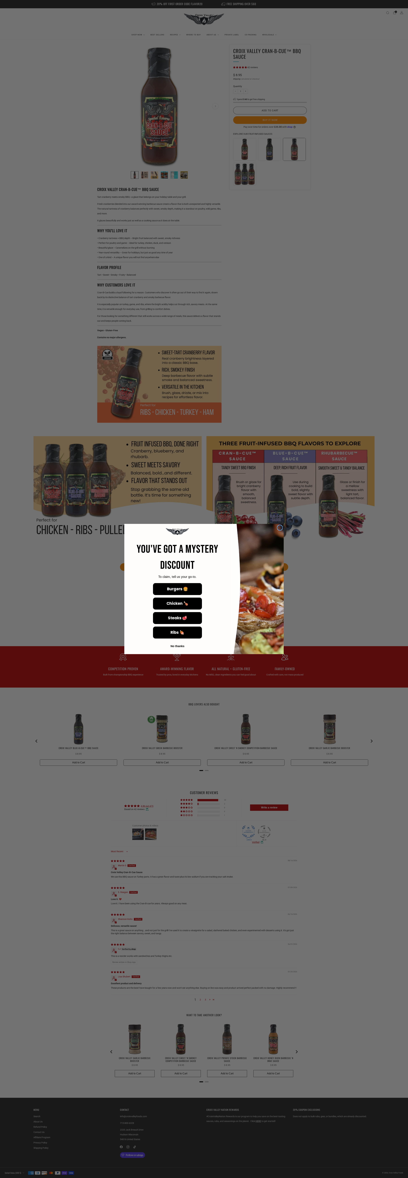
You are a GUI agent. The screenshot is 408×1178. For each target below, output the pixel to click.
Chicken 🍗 (177, 603)
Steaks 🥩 (177, 618)
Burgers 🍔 (177, 589)
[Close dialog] (279, 527)
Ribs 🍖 (177, 632)
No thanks (177, 646)
